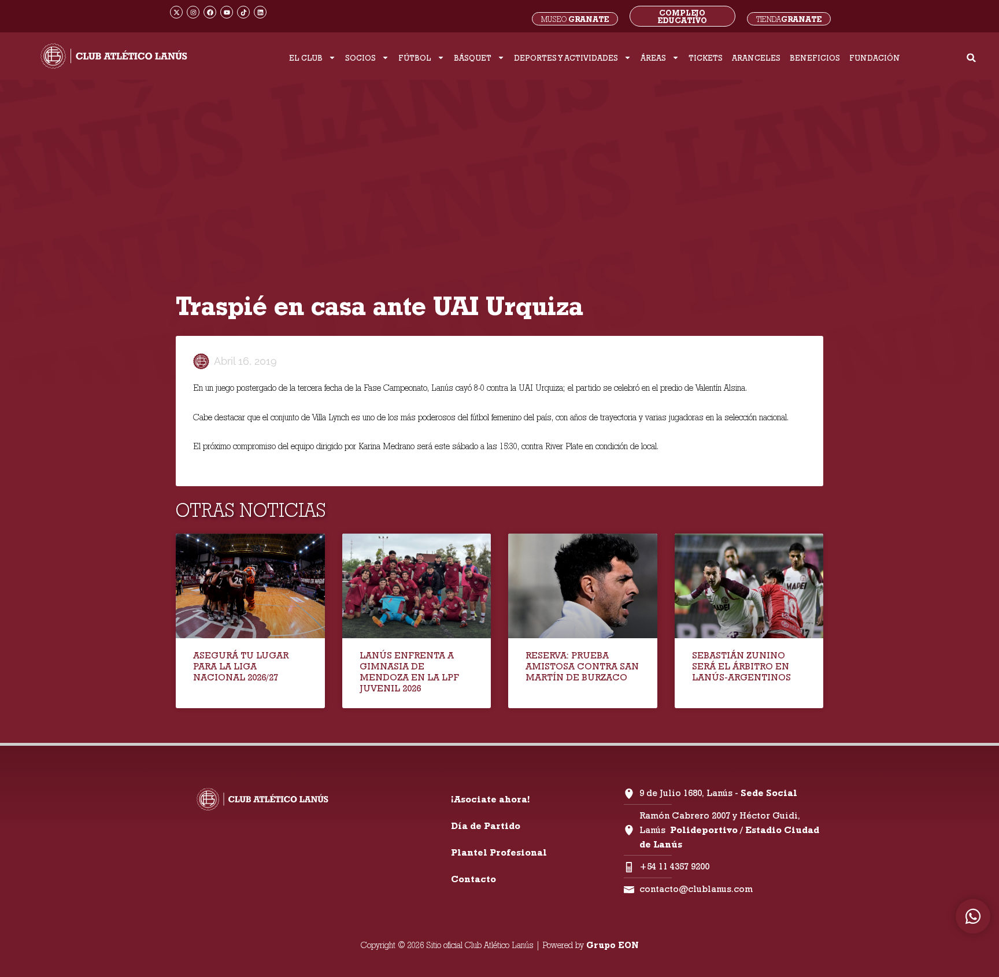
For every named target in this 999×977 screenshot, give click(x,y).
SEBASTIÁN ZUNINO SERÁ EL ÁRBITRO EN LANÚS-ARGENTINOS (741, 666)
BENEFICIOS (815, 57)
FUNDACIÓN (874, 57)
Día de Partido (485, 825)
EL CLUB (306, 57)
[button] (971, 57)
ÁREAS (653, 57)
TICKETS (706, 57)
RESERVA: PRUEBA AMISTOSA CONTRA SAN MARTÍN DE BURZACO (582, 666)
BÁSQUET (472, 57)
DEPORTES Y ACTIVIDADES (566, 57)
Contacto (473, 879)
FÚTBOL (414, 57)
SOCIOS (360, 57)
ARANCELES (756, 57)
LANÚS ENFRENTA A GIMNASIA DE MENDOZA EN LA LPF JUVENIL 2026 (409, 672)
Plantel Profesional (499, 852)
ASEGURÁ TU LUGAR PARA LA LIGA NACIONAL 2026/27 (240, 666)
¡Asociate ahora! (490, 799)
